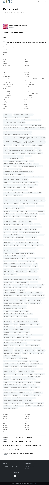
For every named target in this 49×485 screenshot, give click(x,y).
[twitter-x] (38, 2)
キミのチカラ (34, 483)
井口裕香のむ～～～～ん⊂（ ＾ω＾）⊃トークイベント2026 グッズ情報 (17, 441)
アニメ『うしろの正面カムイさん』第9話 (11, 449)
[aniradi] (36, 2)
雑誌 (3, 46)
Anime (4, 41)
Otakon (4, 37)
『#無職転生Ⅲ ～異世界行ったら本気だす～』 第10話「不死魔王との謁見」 (18, 453)
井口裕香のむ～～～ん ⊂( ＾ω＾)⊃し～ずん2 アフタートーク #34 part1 (17, 437)
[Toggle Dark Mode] (41, 2)
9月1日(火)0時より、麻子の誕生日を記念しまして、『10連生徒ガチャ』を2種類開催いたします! (22, 445)
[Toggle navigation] (45, 2)
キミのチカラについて (29, 466)
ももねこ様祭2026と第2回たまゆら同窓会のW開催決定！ (14, 32)
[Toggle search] (43, 2)
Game (10, 24)
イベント (4, 30)
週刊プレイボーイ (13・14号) (8, 48)
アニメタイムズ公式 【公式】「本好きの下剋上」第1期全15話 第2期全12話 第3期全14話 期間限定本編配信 (24, 42)
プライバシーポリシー (29, 468)
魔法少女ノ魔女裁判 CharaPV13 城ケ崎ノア (18, 25)
